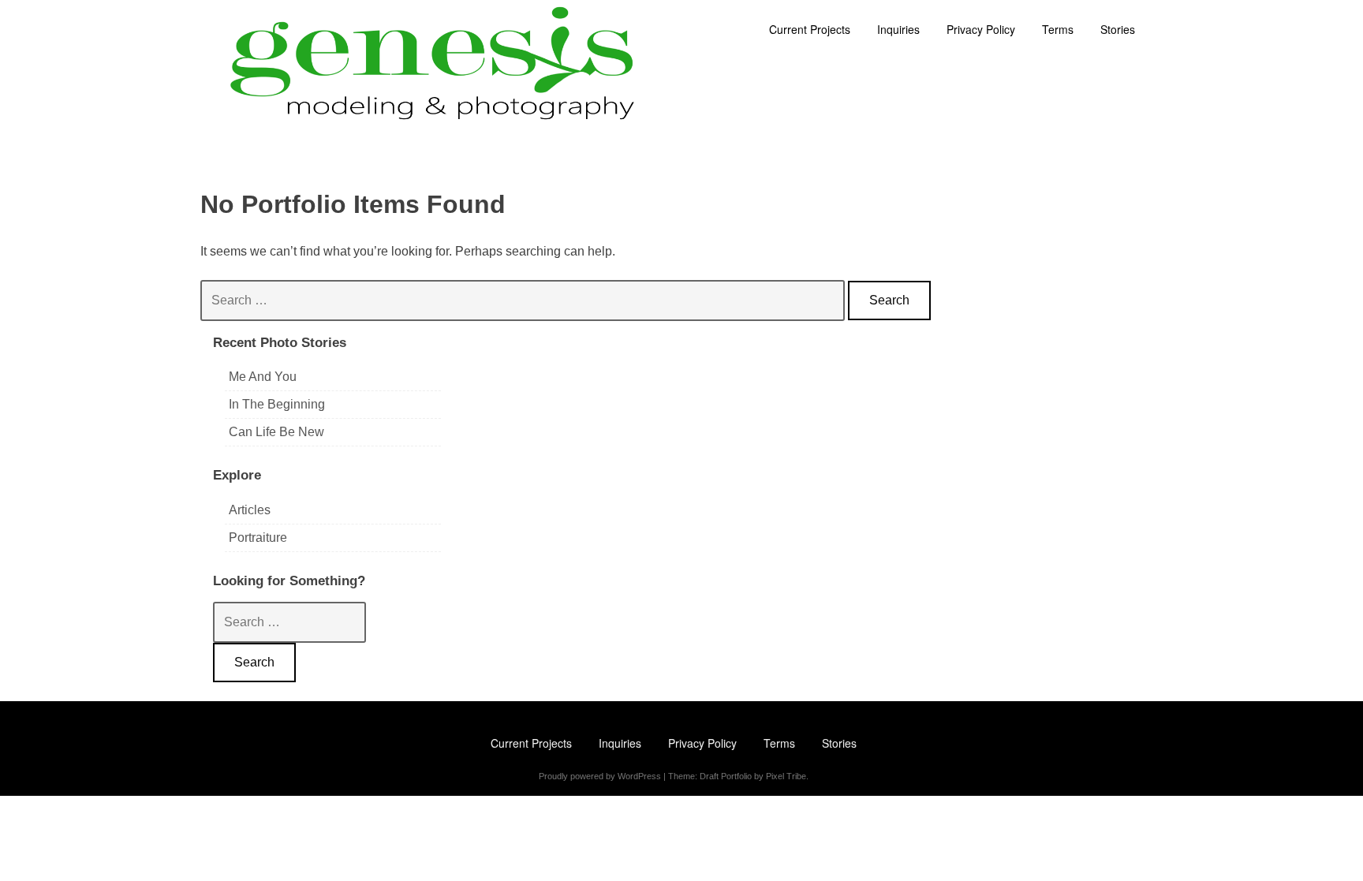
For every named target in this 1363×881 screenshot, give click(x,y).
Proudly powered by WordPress (600, 776)
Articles (250, 510)
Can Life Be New (276, 432)
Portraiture (258, 537)
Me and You (263, 376)
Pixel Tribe (786, 776)
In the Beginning (277, 404)
